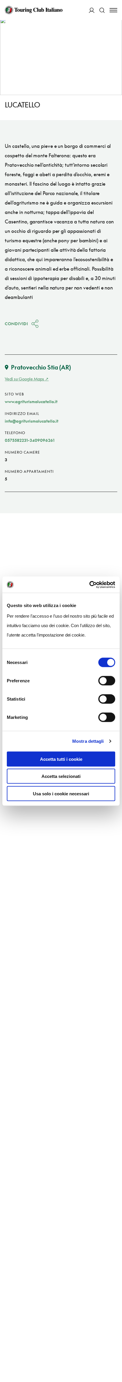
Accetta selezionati (61, 776)
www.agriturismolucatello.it (31, 401)
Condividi (16, 323)
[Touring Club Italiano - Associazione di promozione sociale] (33, 10)
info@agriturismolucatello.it (31, 420)
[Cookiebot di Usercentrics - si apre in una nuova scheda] (89, 584)
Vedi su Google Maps (24, 378)
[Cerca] (102, 10)
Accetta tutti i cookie (61, 758)
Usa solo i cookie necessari (61, 793)
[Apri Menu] (113, 10)
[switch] (106, 680)
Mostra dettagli (88, 741)
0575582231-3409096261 (29, 440)
